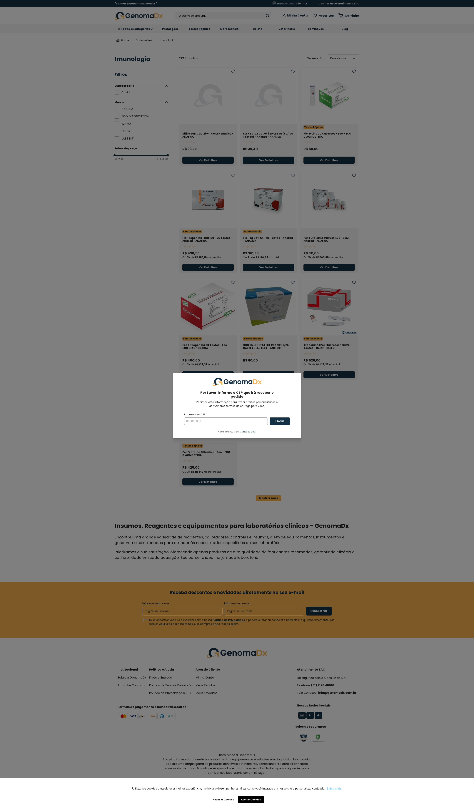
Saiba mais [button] (333, 788)
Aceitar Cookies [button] (251, 799)
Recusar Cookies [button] (223, 799)
